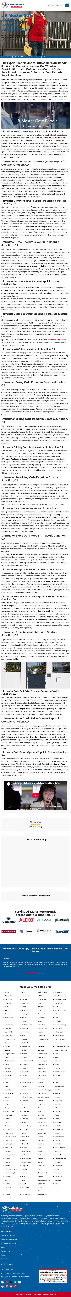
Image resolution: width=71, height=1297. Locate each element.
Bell (6, 1021)
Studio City (58, 1126)
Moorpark (41, 1140)
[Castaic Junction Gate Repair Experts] (12, 5)
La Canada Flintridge (11, 1169)
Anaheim (40, 1007)
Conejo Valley (42, 1133)
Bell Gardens (9, 1025)
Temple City (25, 1166)
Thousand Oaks (43, 1173)
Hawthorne (8, 1140)
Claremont (8, 1072)
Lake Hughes (25, 996)
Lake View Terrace (60, 1158)
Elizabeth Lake (9, 1111)
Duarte (7, 1100)
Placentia (41, 1086)
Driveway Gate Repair (8, 1243)
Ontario (57, 1064)
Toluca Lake (58, 1108)
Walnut (24, 1184)
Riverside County (60, 1072)
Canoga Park (58, 1176)
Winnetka (57, 1090)
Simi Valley (41, 1166)
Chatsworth (58, 1173)
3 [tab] (42, 973)
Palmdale (24, 1057)
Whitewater (58, 1043)
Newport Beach (43, 1079)
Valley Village (58, 1100)
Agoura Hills (8, 996)
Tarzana (57, 1111)
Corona (57, 1082)
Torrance (24, 1169)
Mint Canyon (25, 1032)
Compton (8, 1079)
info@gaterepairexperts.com (14, 1273)
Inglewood (8, 1162)
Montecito (41, 1191)
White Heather (42, 992)
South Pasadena (26, 1158)
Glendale (7, 1122)
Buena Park (41, 1014)
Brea (39, 1010)
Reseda (57, 1133)
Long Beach (25, 1010)
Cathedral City (59, 1003)
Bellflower (8, 1028)
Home (3, 57)
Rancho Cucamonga (61, 1050)
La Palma (41, 1050)
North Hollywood (60, 1147)
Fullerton (40, 1032)
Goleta (40, 1187)
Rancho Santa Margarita (45, 1090)
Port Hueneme (42, 1155)
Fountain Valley (42, 1028)
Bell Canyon (58, 1180)
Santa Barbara (42, 1194)
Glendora (8, 1126)
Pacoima (57, 1140)
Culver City (8, 1090)
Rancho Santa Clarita (28, 1082)
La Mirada (8, 1176)
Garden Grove (42, 1035)
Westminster (42, 1119)
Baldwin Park (9, 1017)
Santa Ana (41, 1100)
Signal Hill (24, 1140)
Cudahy (7, 1086)
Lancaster (8, 1194)
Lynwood (24, 1017)
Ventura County (42, 1126)
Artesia (7, 1010)
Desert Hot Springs (60, 1010)
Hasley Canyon (9, 1133)
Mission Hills (58, 1155)
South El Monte (26, 1151)
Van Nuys (57, 1097)
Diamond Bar (9, 1093)
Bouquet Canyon (10, 1039)
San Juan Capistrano (44, 1097)
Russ (23, 1104)
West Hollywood (26, 1191)
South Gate (25, 1155)
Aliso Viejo (41, 1003)
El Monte (7, 1104)
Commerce (8, 1075)
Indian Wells (58, 1014)
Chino (56, 1054)
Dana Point (41, 1025)
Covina (7, 1082)
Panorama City (59, 1137)
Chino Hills (58, 1061)
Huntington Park (10, 1155)
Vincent (24, 1180)
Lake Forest (41, 1068)
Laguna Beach (42, 1054)
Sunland (57, 1119)
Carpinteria (41, 1184)
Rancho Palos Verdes (28, 1079)
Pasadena (25, 1068)
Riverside (57, 1075)
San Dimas (25, 1108)
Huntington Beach (43, 1039)
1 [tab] (31, 973)
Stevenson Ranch (27, 1162)
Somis (40, 1169)
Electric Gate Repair (8, 1235)
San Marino (25, 1119)
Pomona (24, 1075)
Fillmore (40, 1137)
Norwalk (24, 1054)
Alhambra (8, 1003)
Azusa (7, 1014)
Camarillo (41, 1129)
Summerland (58, 992)
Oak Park (41, 1144)
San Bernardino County (62, 1046)
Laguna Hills (41, 1057)
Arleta (56, 1184)
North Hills (58, 1151)
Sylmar (57, 1115)
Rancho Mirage (59, 1035)
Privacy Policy (6, 1251)
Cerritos (7, 1068)
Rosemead (25, 1100)
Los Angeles (25, 1014)
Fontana (57, 1068)
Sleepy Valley (25, 1144)
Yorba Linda (41, 1122)
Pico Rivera (25, 1072)
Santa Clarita (25, 1122)
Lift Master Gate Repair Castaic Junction (33, 57)
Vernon (24, 1176)
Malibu (24, 1021)
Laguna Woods (42, 1064)
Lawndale (24, 999)
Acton (7, 992)
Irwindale (7, 1166)
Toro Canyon (59, 996)
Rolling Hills (25, 1093)
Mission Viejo (42, 1075)
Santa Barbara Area (44, 1180)
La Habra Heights (10, 1173)
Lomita (24, 1007)
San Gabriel (25, 1115)
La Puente (8, 1180)
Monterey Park (26, 1046)
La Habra (41, 1046)
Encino (57, 1169)
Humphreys (8, 1151)
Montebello (25, 1043)
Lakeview (8, 1187)
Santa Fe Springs (27, 1126)
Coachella (58, 1007)
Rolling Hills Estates (27, 1097)
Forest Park (8, 1115)
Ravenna (24, 1086)
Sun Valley (58, 1122)
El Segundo (8, 1108)
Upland (57, 1057)
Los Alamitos (42, 1072)
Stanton (40, 1108)
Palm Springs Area (60, 999)
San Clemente (42, 1093)
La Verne (7, 1184)
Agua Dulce (8, 999)
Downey (7, 1097)
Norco (57, 1079)
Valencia (24, 1173)
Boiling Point (9, 1035)
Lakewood (8, 1191)
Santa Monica (26, 1129)
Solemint (24, 1147)
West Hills (58, 1093)
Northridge (58, 1144)
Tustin (40, 1111)
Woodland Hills (59, 1086)
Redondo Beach (26, 1090)
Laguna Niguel (42, 1061)
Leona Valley (25, 1003)
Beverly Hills (8, 1032)
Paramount (25, 1064)
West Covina (25, 1187)
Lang (23, 992)
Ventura (40, 1176)
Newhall (24, 1050)
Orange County (42, 999)
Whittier (40, 996)
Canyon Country (10, 1054)
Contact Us (5, 1259)
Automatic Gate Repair (9, 1239)
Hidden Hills (8, 1147)
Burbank (7, 1046)
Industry (7, 1158)
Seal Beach (41, 1104)
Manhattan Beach (27, 1025)
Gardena (7, 1119)
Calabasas (8, 1050)
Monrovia (24, 1039)
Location (4, 1255)
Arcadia (7, 1007)
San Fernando (26, 1111)
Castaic (7, 1057)
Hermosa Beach (10, 1144)
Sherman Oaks (59, 1129)
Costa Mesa (41, 1017)
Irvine (39, 1043)
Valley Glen (58, 1104)
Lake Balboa (58, 1162)
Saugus (24, 1133)
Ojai (39, 1147)
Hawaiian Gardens (10, 1137)
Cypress (40, 1021)
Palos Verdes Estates (28, 1061)
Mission (24, 1035)
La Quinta (58, 1021)
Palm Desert (58, 1028)
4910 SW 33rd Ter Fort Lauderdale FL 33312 (15, 1277)
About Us (4, 1247)
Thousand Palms (60, 1039)
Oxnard (40, 1151)
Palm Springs (58, 1032)
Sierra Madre (25, 1137)
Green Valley (8, 1129)
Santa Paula (41, 1158)
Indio (56, 1017)
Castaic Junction (12, 57)
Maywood (25, 1028)
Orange (40, 1082)
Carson (7, 1064)
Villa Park (41, 1115)
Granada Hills (59, 1166)
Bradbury (8, 1043)
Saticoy (40, 1162)
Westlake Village (26, 1194)
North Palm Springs (60, 1025)
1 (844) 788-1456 (10, 1269)
